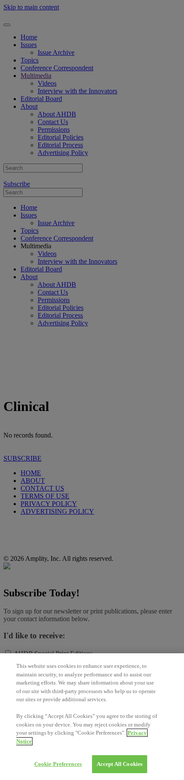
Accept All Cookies (119, 764)
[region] (92, 716)
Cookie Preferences (58, 764)
